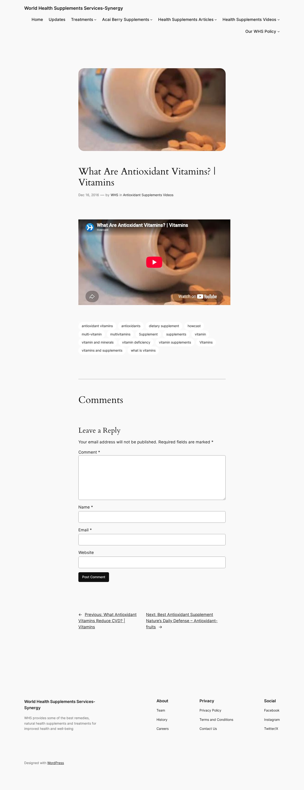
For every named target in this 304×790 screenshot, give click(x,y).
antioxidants (130, 326)
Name (85, 507)
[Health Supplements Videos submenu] (278, 19)
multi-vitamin (92, 334)
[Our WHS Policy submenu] (278, 31)
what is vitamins (143, 350)
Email (85, 530)
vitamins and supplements (102, 350)
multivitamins (120, 334)
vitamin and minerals (98, 342)
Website (86, 552)
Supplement (148, 334)
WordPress (55, 763)
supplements (176, 334)
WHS (114, 195)
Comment (89, 452)
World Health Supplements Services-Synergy (73, 8)
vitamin (200, 334)
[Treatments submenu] (95, 19)
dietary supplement (164, 326)
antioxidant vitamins (97, 326)
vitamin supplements (175, 342)
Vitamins (206, 342)
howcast (194, 326)
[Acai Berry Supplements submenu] (151, 19)
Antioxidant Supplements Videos (148, 195)
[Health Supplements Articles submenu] (215, 19)
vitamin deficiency (136, 342)
